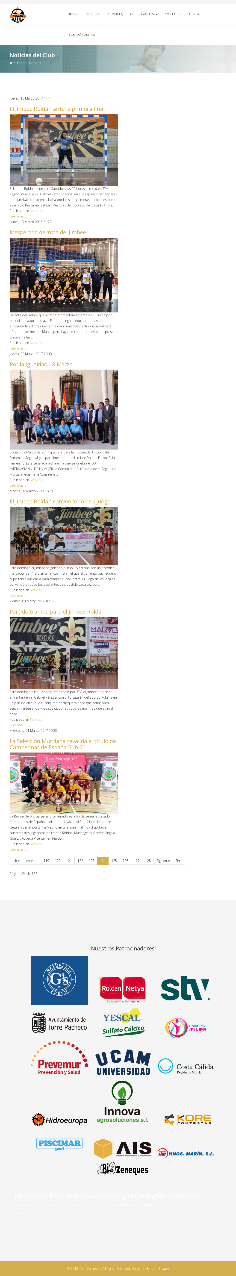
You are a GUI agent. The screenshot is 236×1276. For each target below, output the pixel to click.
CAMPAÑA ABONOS (83, 35)
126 (125, 861)
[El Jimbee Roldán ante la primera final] (64, 150)
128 (148, 861)
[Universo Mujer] (186, 1028)
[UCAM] (122, 1062)
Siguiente (163, 861)
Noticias (93, 14)
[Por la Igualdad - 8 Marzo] (64, 410)
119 (46, 861)
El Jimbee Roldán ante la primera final (57, 108)
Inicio (74, 14)
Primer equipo (119, 14)
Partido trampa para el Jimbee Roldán (57, 611)
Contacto (173, 14)
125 (114, 861)
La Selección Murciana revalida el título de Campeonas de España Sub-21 (63, 744)
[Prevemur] (59, 1058)
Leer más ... (18, 216)
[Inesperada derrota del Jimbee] (64, 275)
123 (91, 861)
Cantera (148, 14)
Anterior (32, 861)
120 (57, 861)
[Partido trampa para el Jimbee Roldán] (64, 653)
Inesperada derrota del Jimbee (48, 232)
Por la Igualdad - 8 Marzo (41, 364)
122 (80, 861)
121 (69, 861)
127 (136, 861)
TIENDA (194, 14)
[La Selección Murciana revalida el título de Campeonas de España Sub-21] (64, 783)
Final (179, 861)
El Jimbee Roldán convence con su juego (60, 501)
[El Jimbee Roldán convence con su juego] (64, 536)
